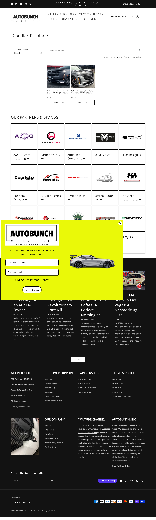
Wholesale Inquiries (85, 392)
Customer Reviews (51, 383)
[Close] (120, 223)
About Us (48, 425)
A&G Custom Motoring (21, 156)
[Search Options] (140, 50)
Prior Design (129, 155)
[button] (132, 16)
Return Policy (117, 388)
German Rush (76, 196)
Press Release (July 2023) (54, 443)
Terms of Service (118, 392)
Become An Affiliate (85, 379)
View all (78, 359)
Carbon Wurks (50, 155)
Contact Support (50, 392)
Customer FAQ (50, 388)
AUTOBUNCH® (20, 511)
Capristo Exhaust (19, 197)
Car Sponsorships (84, 383)
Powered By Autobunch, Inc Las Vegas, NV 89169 (40, 511)
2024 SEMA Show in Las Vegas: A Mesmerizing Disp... (126, 304)
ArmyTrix (127, 237)
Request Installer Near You (54, 401)
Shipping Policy (117, 383)
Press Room (49, 434)
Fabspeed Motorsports (129, 197)
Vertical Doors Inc (104, 197)
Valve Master (103, 155)
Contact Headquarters (52, 438)
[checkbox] (27, 53)
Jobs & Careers (50, 430)
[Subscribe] (52, 480)
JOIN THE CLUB (32, 290)
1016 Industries (50, 196)
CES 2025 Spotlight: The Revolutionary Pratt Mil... (60, 302)
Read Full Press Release (122, 466)
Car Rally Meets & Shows (87, 388)
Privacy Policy (117, 379)
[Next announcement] (104, 4)
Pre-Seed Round (50, 447)
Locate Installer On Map (53, 396)
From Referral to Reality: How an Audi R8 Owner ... (27, 302)
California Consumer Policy (121, 396)
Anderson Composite (74, 156)
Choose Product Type (24, 49)
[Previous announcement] (52, 4)
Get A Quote (49, 379)
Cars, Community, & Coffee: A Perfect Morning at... (93, 304)
